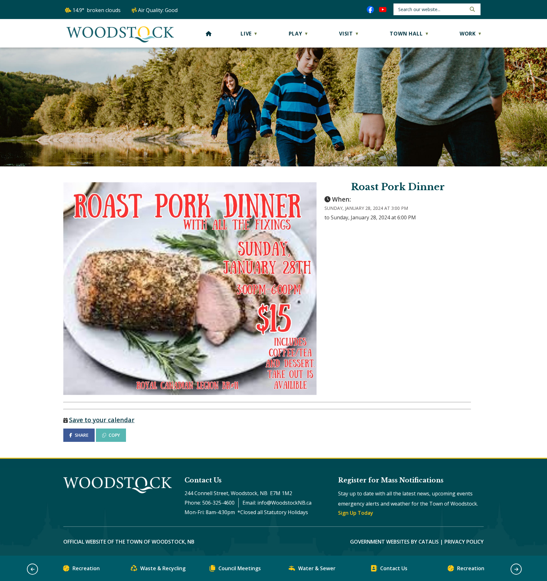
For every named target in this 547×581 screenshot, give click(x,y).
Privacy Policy (464, 541)
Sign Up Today (355, 512)
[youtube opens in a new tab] (383, 9)
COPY (114, 435)
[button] (471, 9)
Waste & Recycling (162, 568)
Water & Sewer (317, 568)
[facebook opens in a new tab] (370, 9)
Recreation (86, 568)
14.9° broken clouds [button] (96, 10)
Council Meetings (239, 568)
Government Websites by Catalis (394, 541)
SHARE (82, 435)
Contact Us (393, 568)
